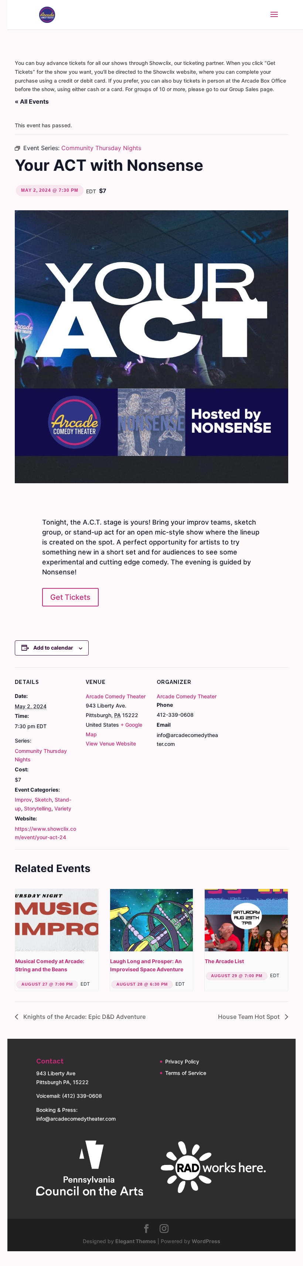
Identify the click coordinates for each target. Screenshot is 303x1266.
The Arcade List (224, 961)
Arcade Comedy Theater (116, 696)
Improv (23, 799)
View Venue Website (111, 743)
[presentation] (56, 920)
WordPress (206, 1241)
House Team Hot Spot (249, 1016)
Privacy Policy (182, 1061)
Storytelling (37, 808)
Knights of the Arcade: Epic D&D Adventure (84, 1016)
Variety (62, 808)
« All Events (32, 101)
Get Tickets (70, 597)
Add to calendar (53, 647)
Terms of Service (185, 1073)
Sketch (43, 799)
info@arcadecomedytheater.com (76, 1118)
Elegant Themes (135, 1241)
